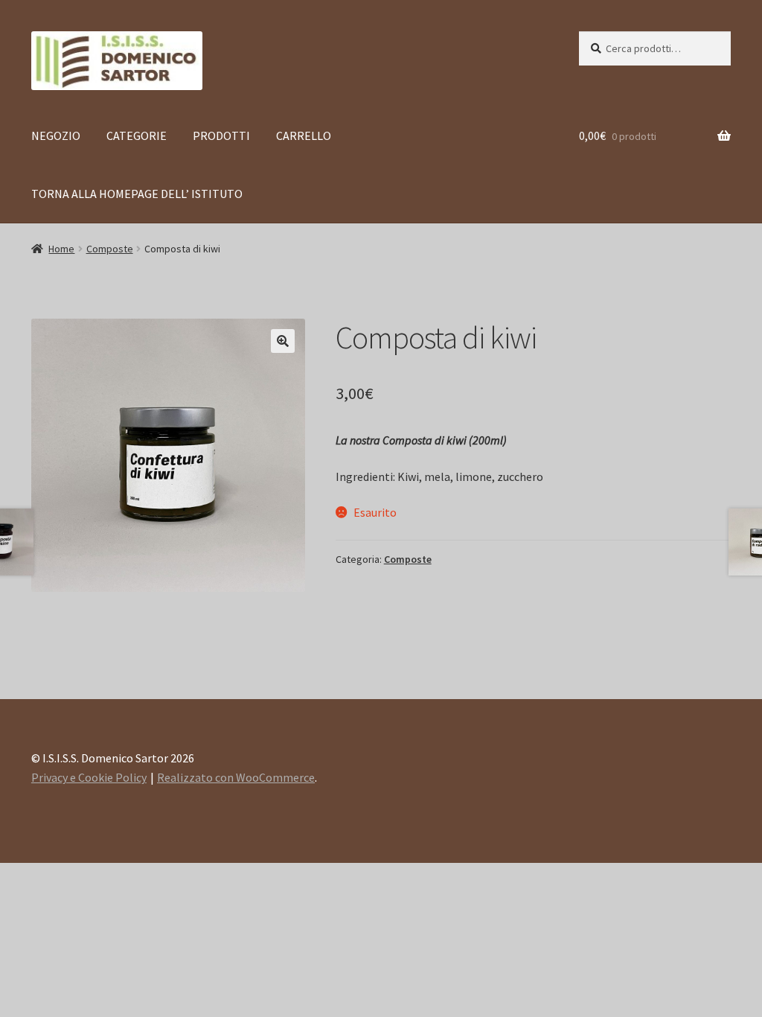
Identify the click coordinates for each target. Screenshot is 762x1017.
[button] (283, 341)
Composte (109, 248)
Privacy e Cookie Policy (89, 777)
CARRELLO (303, 135)
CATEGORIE (136, 135)
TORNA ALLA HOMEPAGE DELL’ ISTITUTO (137, 193)
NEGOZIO (55, 135)
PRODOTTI (221, 135)
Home (61, 248)
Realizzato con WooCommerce (236, 777)
